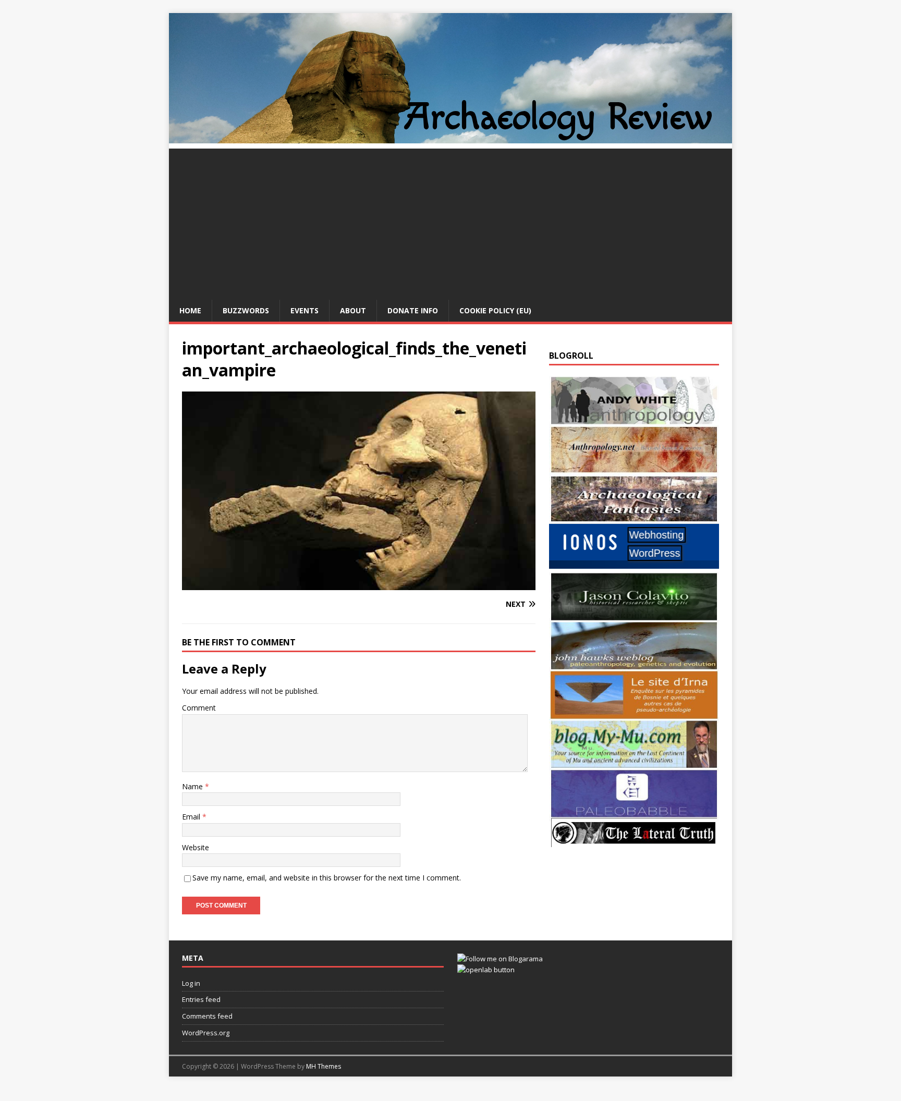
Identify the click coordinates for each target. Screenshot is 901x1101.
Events (304, 310)
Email (192, 817)
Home (190, 310)
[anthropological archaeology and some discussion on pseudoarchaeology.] (634, 419)
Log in (191, 983)
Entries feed (201, 999)
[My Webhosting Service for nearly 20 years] (634, 566)
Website (195, 847)
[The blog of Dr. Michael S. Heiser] (634, 812)
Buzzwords (246, 310)
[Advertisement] (450, 222)
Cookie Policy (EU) (495, 310)
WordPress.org (205, 1032)
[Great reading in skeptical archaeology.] (634, 841)
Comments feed (207, 1016)
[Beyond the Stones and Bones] (634, 468)
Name (193, 786)
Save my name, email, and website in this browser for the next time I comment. (326, 878)
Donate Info (412, 310)
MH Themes (323, 1066)
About (353, 310)
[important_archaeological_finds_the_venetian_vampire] (358, 584)
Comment (199, 708)
